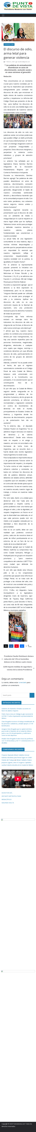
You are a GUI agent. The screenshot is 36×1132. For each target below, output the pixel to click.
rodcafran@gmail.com (23, 62)
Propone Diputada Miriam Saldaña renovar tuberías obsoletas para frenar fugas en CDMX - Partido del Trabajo (17, 757)
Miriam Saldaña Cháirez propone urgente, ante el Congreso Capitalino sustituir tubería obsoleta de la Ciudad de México (17, 762)
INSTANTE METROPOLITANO (11, 796)
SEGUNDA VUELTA (8, 803)
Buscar (32, 695)
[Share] (11, 645)
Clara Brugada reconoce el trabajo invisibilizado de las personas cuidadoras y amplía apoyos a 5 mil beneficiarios (18, 724)
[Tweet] (6, 645)
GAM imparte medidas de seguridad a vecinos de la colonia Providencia (17, 668)
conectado (22, 682)
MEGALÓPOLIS (7, 799)
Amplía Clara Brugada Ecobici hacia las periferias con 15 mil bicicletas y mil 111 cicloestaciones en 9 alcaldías (18, 741)
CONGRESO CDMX (9, 44)
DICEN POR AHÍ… (7, 793)
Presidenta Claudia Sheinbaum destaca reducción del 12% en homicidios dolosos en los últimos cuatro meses (19, 659)
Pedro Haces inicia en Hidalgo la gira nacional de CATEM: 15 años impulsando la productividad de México (17, 716)
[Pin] (16, 645)
